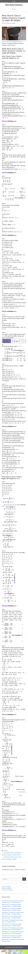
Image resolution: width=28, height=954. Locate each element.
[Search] (24, 879)
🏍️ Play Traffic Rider (20, 953)
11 (24, 950)
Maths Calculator (6, 886)
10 (21, 950)
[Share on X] (1, 478)
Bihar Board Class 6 (10, 951)
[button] (14, 951)
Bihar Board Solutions (14, 5)
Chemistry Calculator (7, 890)
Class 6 (6, 850)
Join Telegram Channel (15, 953)
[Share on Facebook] (1, 475)
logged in (11, 869)
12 (6, 953)
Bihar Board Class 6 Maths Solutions (12, 41)
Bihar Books (9, 953)
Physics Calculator (7, 888)
